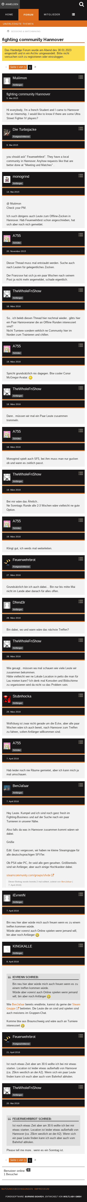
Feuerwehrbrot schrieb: (32, 1118)
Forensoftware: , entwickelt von (43, 1197)
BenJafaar (66, 881)
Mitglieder (52, 14)
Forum (28, 14)
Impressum (41, 1189)
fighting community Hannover (33, 39)
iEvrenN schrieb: (25, 977)
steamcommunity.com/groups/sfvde (28, 875)
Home (9, 14)
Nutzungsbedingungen (17, 1189)
